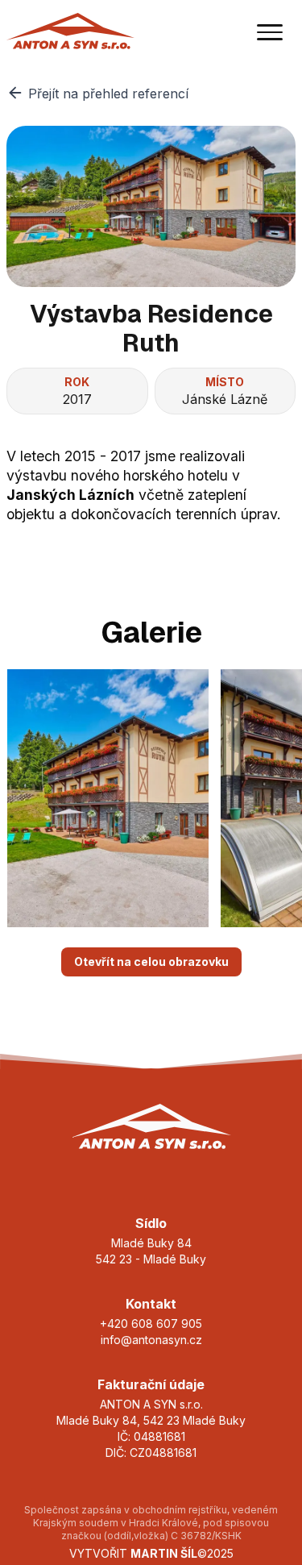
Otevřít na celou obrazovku (151, 961)
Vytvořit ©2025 (151, 1553)
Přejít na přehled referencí (108, 93)
